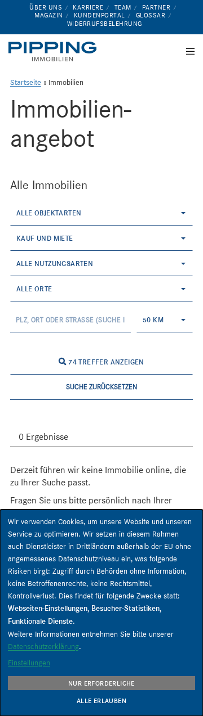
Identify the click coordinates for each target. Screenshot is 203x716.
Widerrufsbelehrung (104, 24)
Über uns (45, 7)
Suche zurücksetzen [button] (101, 386)
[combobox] (101, 213)
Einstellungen (29, 662)
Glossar (151, 15)
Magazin (48, 15)
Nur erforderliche (101, 683)
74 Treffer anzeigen (105, 362)
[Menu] (187, 51)
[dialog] (101, 613)
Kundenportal (99, 15)
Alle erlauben (101, 701)
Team (122, 7)
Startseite (25, 82)
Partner (156, 7)
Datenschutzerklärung (43, 646)
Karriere (88, 7)
